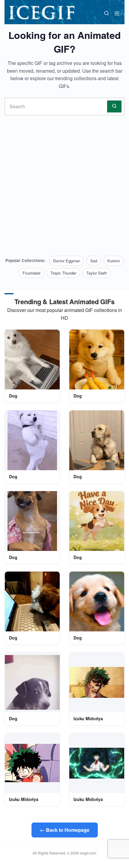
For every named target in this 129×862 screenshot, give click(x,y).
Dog (13, 396)
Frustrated (31, 273)
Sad (93, 261)
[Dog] (32, 359)
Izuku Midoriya (88, 718)
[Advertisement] (64, 185)
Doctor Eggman (66, 261)
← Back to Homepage (64, 829)
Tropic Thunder (63, 273)
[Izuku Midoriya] (96, 682)
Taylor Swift (96, 273)
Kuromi (113, 261)
